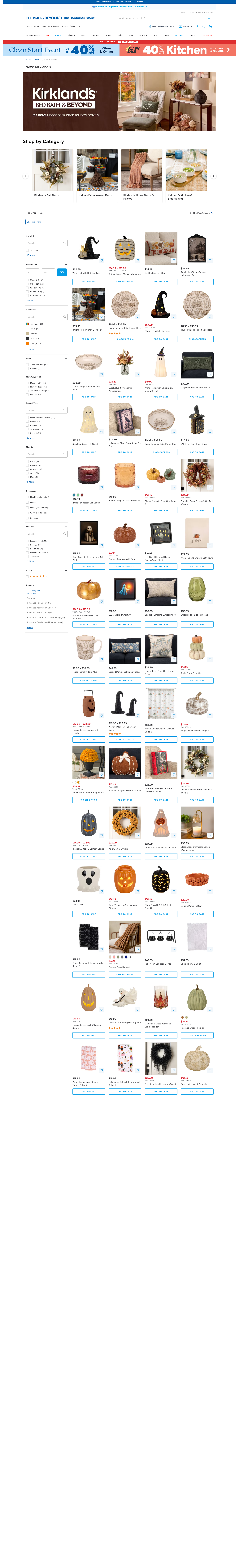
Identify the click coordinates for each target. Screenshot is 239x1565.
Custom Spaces (33, 35)
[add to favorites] (101, 260)
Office (120, 35)
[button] (46, 236)
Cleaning (143, 35)
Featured (193, 35)
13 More (30, 349)
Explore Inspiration (50, 26)
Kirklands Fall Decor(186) (39, 603)
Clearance (207, 35)
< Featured (31, 594)
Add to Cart (89, 282)
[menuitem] (34, 26)
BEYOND (179, 35)
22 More (31, 438)
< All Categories (33, 591)
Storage (95, 35)
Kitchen (71, 35)
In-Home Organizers (71, 26)
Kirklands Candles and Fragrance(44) (45, 622)
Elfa (47, 35)
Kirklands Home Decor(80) (40, 612)
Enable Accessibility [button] (205, 12)
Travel (155, 35)
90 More (31, 255)
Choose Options (124, 282)
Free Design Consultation (163, 26)
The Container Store (103, 1)
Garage (108, 35)
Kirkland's (139, 1)
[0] (211, 26)
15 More (30, 482)
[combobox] (161, 18)
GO (62, 272)
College (58, 35)
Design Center (32, 26)
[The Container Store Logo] (54, 18)
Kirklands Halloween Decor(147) (42, 607)
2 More (30, 627)
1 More (30, 300)
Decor (166, 35)
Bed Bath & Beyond (123, 1)
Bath (131, 35)
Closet (83, 35)
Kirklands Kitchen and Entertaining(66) (46, 617)
